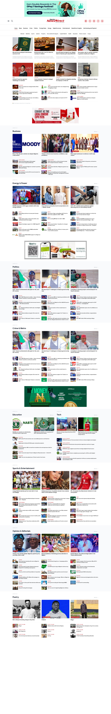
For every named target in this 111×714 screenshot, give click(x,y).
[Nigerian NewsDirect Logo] (55, 21)
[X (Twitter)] (89, 21)
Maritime (28, 33)
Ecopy (89, 33)
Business (25, 28)
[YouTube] (94, 21)
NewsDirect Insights (76, 28)
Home (16, 28)
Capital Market (63, 33)
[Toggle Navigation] (8, 21)
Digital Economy (57, 28)
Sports (32, 33)
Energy (49, 28)
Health (69, 33)
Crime (30, 28)
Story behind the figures (52, 33)
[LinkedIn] (102, 21)
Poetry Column (82, 33)
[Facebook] (98, 21)
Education (75, 33)
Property (43, 33)
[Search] (12, 21)
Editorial (22, 33)
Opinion (38, 33)
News (20, 28)
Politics (36, 28)
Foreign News (42, 28)
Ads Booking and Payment (90, 28)
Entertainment (66, 28)
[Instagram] (85, 21)
